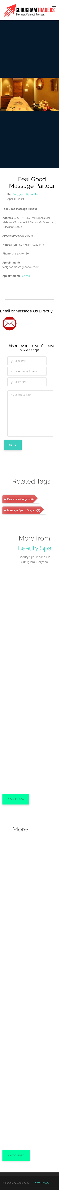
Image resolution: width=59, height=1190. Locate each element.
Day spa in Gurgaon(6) (20, 499)
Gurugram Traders (23, 194)
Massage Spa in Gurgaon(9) (23, 510)
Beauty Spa (34, 548)
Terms (37, 1183)
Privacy (45, 1183)
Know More (16, 1155)
